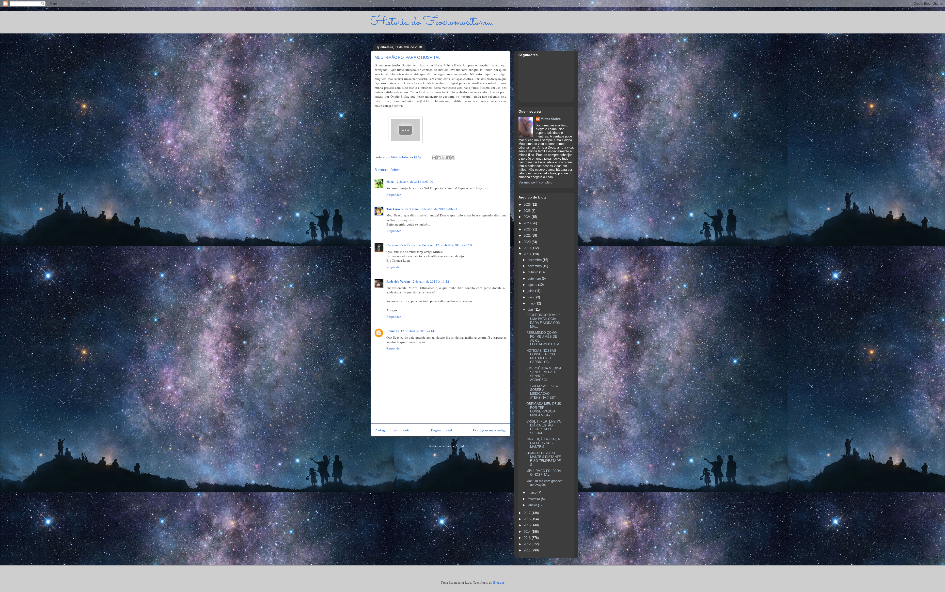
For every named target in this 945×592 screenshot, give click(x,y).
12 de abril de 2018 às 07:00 (454, 245)
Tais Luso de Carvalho (402, 208)
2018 (528, 254)
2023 (528, 223)
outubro (533, 272)
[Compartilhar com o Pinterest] (452, 157)
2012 (528, 544)
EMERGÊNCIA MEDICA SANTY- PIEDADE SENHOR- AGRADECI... (543, 374)
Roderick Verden (398, 281)
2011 (528, 550)
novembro (535, 266)
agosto (533, 285)
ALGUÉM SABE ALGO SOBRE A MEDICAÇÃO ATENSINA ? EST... (542, 391)
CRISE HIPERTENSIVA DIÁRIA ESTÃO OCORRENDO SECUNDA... (543, 427)
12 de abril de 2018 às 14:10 (420, 331)
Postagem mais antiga (489, 429)
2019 (528, 248)
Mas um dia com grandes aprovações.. (544, 483)
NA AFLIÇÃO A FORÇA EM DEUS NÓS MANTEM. (543, 443)
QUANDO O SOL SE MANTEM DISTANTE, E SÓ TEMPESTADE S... (544, 459)
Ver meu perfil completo (535, 182)
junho (532, 297)
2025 (528, 211)
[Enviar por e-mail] (434, 157)
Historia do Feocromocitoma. (432, 22)
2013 (528, 538)
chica (390, 181)
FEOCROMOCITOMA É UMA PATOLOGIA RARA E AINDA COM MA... (543, 320)
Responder (393, 194)
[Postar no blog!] (438, 157)
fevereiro (534, 499)
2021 (528, 235)
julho (531, 291)
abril (531, 309)
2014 (528, 531)
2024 (528, 217)
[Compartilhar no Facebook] (448, 157)
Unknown (392, 330)
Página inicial (441, 429)
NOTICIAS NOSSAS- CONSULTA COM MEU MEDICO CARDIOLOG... (541, 356)
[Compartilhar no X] (443, 157)
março (532, 492)
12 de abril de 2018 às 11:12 (430, 281)
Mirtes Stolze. (551, 119)
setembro (535, 278)
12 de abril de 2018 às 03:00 (414, 181)
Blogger (498, 582)
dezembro (535, 260)
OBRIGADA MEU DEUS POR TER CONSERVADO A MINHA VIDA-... (543, 409)
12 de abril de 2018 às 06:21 (438, 209)
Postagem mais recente (392, 429)
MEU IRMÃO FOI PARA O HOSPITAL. (543, 473)
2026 (528, 204)
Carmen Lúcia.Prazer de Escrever (410, 245)
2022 (528, 229)
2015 (528, 525)
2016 (528, 519)
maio (532, 303)
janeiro (533, 505)
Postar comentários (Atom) (446, 446)
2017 (528, 513)
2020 (528, 242)
